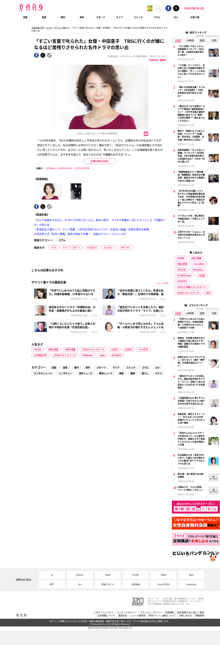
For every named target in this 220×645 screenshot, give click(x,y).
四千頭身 (71, 349)
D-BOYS (117, 355)
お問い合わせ (185, 615)
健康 (132, 373)
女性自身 (135, 584)
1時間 (178, 40)
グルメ (158, 373)
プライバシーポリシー (151, 612)
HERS (163, 574)
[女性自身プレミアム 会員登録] (150, 8)
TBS (54, 247)
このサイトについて (103, 612)
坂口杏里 (53, 349)
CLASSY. (80, 574)
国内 (63, 17)
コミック (138, 17)
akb (103, 355)
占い (176, 17)
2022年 (182, 269)
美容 (121, 373)
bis (79, 584)
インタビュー (65, 373)
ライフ (119, 17)
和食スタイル (107, 584)
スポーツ (100, 17)
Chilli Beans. (185, 275)
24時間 (190, 40)
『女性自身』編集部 (156, 59)
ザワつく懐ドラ (61, 27)
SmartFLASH (163, 584)
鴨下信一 (126, 247)
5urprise (198, 269)
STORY (135, 574)
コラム (157, 17)
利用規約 (169, 612)
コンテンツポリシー (127, 612)
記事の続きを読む (100, 161)
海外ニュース (85, 373)
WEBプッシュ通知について (162, 615)
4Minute (88, 355)
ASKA (129, 349)
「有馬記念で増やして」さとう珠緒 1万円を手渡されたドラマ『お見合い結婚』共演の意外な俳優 (91, 229)
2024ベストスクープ (65, 355)
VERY (107, 574)
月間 (214, 40)
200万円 (182, 281)
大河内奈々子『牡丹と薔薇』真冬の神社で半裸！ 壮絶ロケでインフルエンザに (80, 234)
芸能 (25, 17)
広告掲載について (106, 615)
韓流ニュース (105, 373)
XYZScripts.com (125, 627)
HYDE (38, 349)
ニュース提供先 (138, 615)
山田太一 (109, 247)
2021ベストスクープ (94, 349)
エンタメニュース (43, 373)
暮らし (145, 373)
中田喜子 (92, 247)
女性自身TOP (37, 27)
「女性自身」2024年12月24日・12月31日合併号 (66, 168)
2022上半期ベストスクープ (192, 287)
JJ (52, 574)
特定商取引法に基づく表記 (190, 612)
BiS (209, 292)
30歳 (202, 275)
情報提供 (199, 615)
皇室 (44, 17)
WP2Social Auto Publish (98, 627)
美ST (52, 584)
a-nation (200, 263)
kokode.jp (191, 584)
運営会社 (122, 615)
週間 (202, 40)
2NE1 (115, 349)
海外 (82, 17)
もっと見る (163, 283)
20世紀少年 (41, 355)
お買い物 (194, 17)
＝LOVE (144, 349)
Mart (191, 574)
